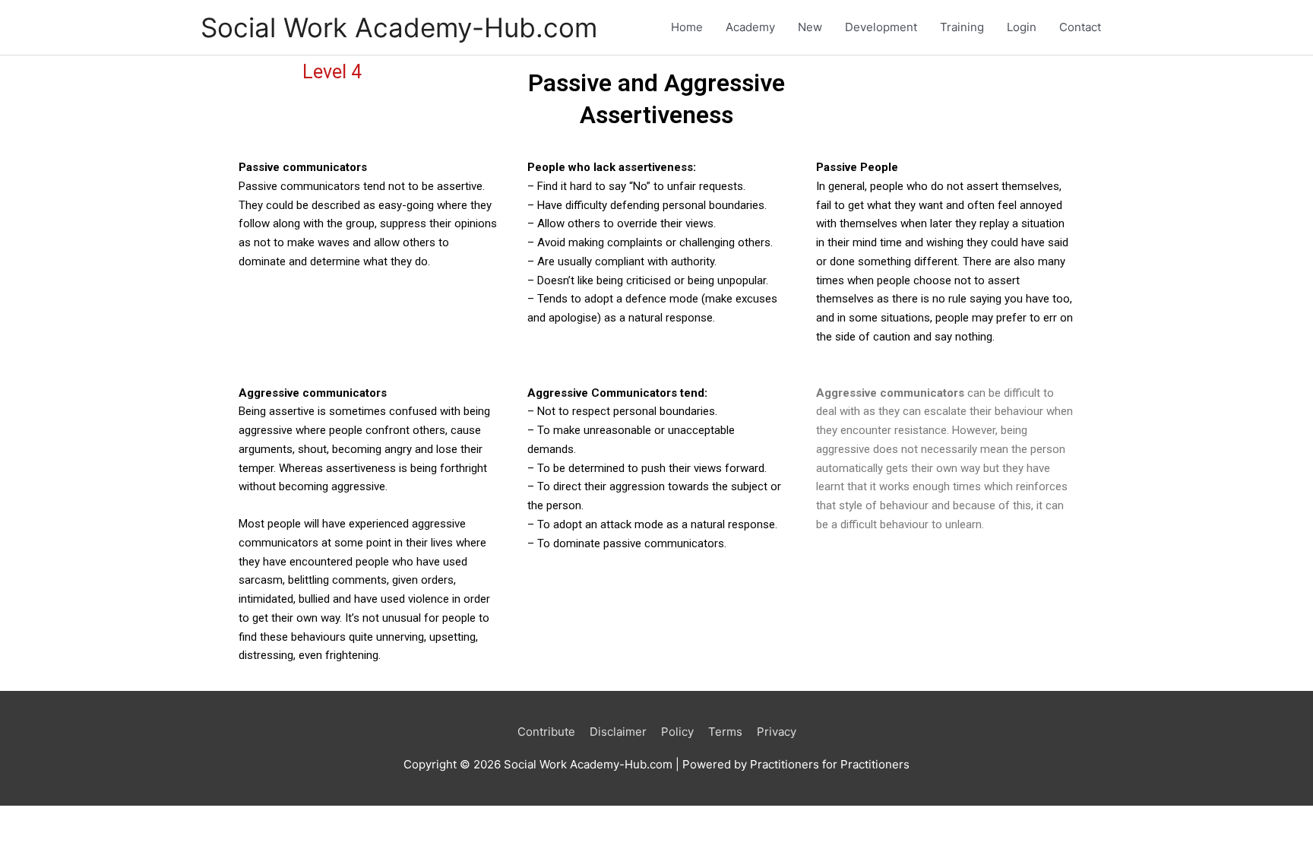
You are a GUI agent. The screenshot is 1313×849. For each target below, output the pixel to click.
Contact (1080, 27)
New (810, 27)
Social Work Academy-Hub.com (399, 27)
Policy (677, 731)
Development (881, 27)
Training (962, 27)
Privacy (776, 731)
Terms (725, 731)
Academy (750, 27)
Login (1021, 27)
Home (687, 27)
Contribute (546, 731)
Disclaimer (618, 731)
